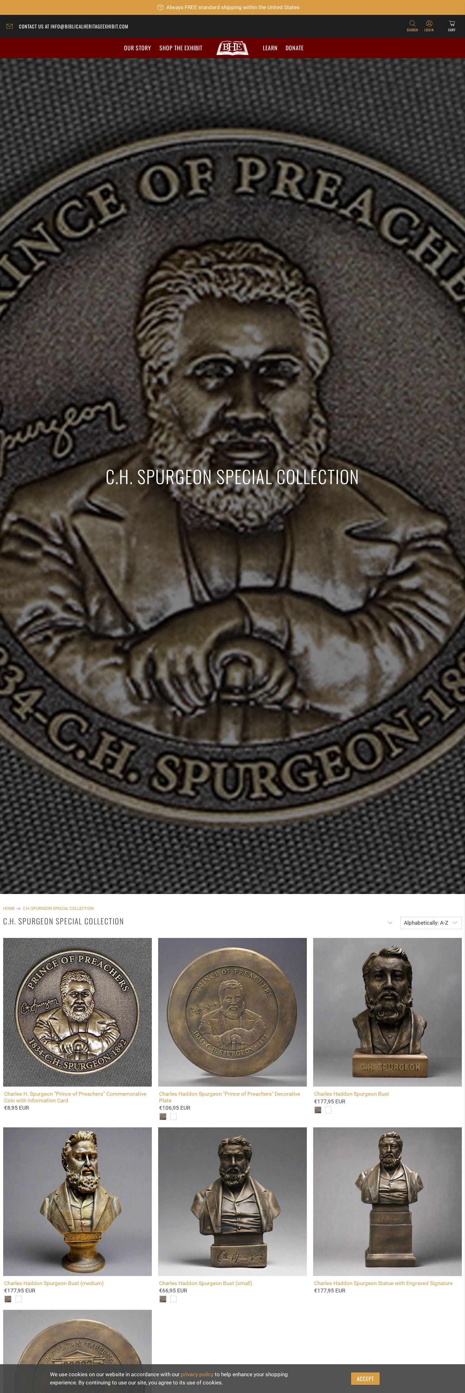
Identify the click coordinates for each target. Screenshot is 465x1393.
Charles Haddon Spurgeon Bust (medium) (54, 1283)
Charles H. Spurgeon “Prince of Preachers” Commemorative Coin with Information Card (75, 1097)
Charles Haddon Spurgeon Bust (351, 1094)
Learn (270, 48)
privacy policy (197, 1374)
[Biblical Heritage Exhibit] (232, 48)
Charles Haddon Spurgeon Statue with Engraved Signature (383, 1283)
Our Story (137, 48)
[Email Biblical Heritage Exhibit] (11, 27)
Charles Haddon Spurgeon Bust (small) (205, 1283)
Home (9, 909)
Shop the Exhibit (180, 48)
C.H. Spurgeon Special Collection (58, 909)
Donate (295, 48)
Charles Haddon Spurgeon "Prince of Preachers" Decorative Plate (229, 1097)
